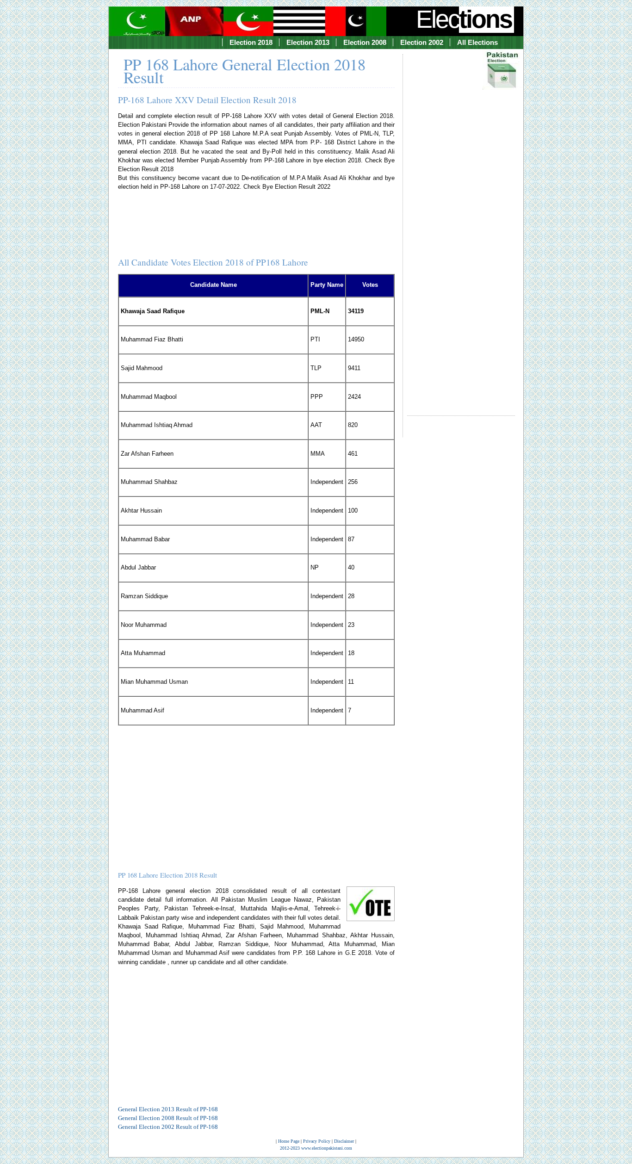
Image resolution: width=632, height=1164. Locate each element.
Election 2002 (421, 42)
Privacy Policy (316, 1141)
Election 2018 (251, 42)
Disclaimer (344, 1141)
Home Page (288, 1141)
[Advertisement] (461, 226)
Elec (464, 19)
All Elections (477, 42)
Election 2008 (364, 42)
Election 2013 (307, 42)
